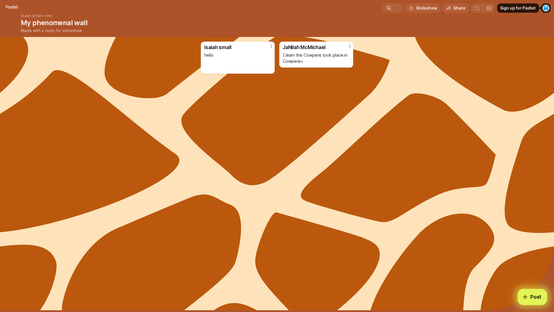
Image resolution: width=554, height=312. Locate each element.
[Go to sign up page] (546, 8)
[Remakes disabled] (477, 8)
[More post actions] (271, 46)
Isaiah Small (31, 16)
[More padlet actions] (489, 8)
